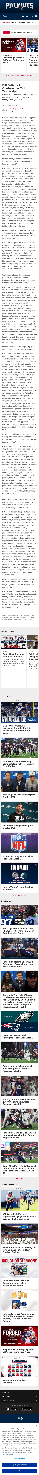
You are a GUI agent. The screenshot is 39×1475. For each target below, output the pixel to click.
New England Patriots (16, 109)
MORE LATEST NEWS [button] (19, 895)
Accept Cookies (19, 1471)
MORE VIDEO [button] (19, 1178)
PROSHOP (25, 16)
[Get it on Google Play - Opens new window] (26, 1410)
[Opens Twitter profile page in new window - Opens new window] (11, 112)
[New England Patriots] (19, 1419)
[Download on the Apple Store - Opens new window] (12, 1409)
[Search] (32, 16)
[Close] (36, 1425)
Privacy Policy (9, 1454)
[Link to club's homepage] (4, 15)
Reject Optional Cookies (19, 1465)
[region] (19, 1449)
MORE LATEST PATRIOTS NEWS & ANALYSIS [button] (19, 75)
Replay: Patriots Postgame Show (22, 32)
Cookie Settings (19, 1458)
